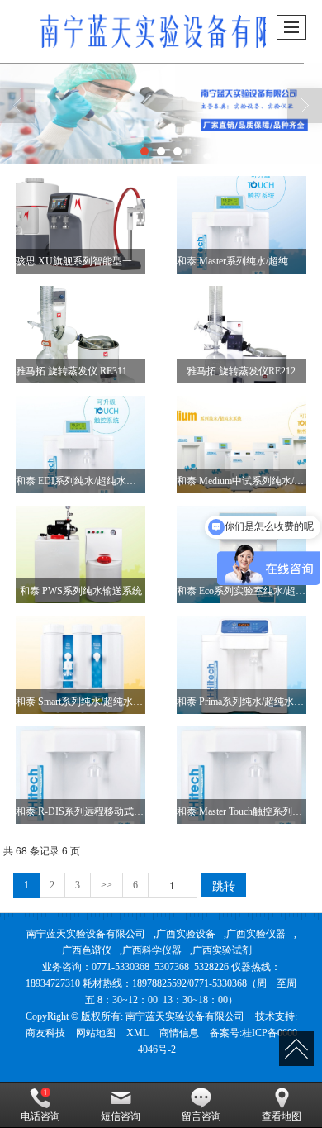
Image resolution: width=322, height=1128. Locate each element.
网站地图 (96, 1033)
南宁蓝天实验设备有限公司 (85, 934)
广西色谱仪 (86, 950)
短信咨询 (120, 1116)
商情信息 (179, 1033)
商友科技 (45, 1033)
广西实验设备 (185, 934)
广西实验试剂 (222, 950)
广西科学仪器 (152, 950)
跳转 (223, 885)
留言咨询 (201, 1116)
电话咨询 (40, 1116)
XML (137, 1033)
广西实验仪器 (256, 934)
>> (106, 885)
